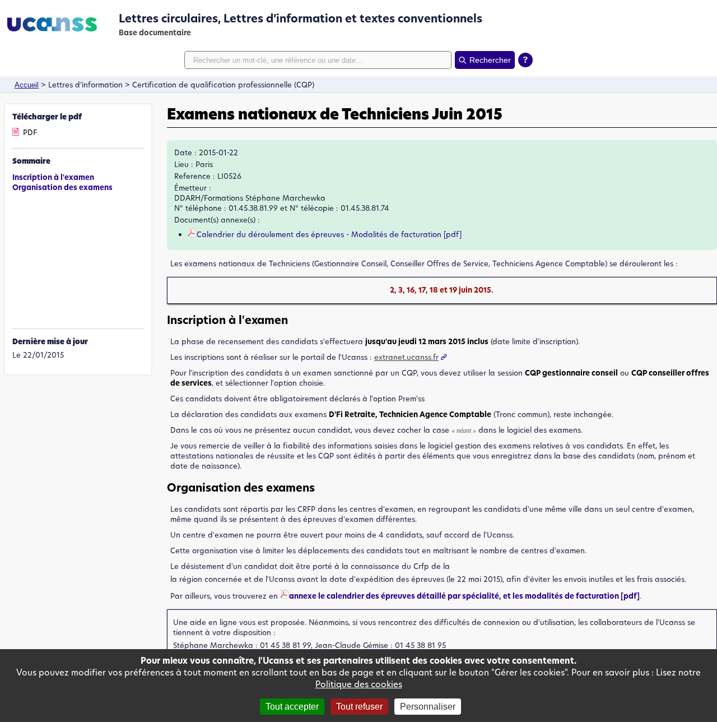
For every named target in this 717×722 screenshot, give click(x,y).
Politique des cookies (358, 684)
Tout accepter (292, 706)
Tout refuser (359, 706)
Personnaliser (427, 706)
